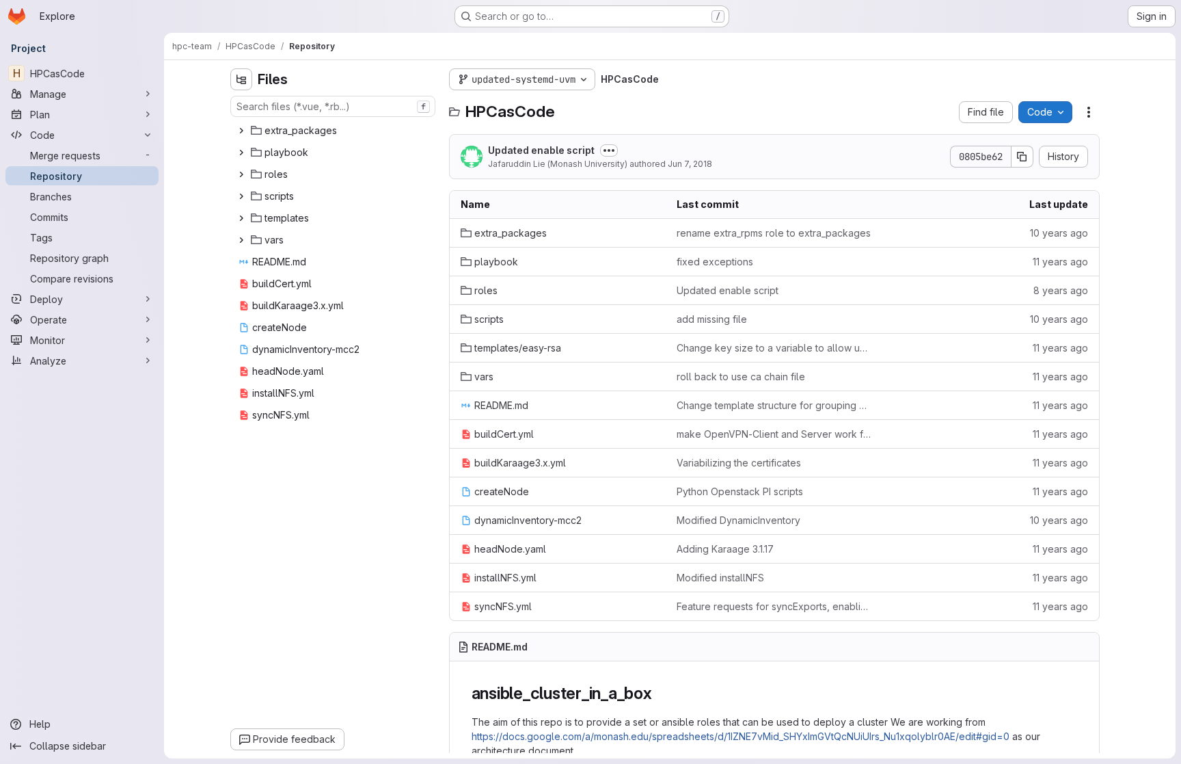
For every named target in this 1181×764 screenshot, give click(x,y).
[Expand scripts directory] (241, 196)
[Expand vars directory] (241, 240)
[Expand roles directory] (241, 174)
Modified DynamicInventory (738, 520)
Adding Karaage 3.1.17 (725, 549)
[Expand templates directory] (241, 218)
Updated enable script (541, 150)
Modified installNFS (720, 577)
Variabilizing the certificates (739, 463)
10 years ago (1059, 233)
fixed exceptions (715, 261)
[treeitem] (334, 131)
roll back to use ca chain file (741, 376)
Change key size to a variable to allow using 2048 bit (774, 348)
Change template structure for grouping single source (774, 405)
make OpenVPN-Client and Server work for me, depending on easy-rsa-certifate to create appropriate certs (774, 434)
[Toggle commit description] (609, 150)
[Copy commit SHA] (1022, 157)
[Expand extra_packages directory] (241, 130)
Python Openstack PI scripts (740, 491)
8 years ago (1060, 290)
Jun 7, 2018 (690, 164)
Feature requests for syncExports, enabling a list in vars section (774, 606)
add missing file (712, 319)
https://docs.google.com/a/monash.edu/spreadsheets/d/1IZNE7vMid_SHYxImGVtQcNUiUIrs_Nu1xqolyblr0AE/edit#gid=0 (740, 736)
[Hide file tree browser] (241, 79)
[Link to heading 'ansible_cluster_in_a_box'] (661, 693)
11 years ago (1060, 261)
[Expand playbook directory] (241, 152)
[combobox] (332, 106)
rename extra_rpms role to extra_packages (774, 233)
